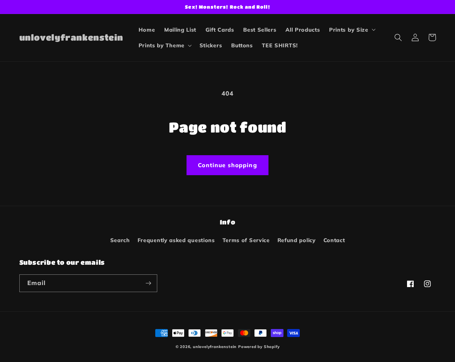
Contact (334, 240)
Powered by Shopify (259, 346)
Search (120, 240)
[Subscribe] (148, 283)
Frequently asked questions (176, 240)
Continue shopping (227, 165)
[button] (351, 30)
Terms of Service (246, 240)
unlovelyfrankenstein (214, 346)
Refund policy (296, 240)
